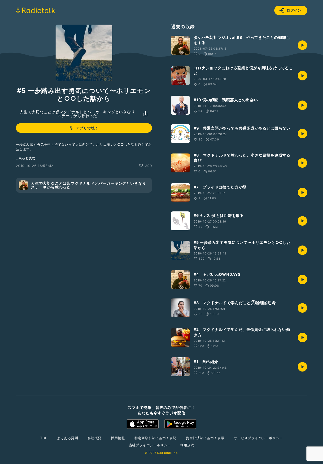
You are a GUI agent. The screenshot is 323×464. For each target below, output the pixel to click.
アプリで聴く (87, 128)
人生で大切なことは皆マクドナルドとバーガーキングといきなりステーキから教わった (77, 113)
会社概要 (94, 438)
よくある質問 (67, 438)
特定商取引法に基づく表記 (156, 438)
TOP (44, 438)
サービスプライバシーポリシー (258, 438)
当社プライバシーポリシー (150, 445)
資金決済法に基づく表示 (205, 438)
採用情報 (118, 438)
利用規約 (187, 445)
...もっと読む (25, 158)
